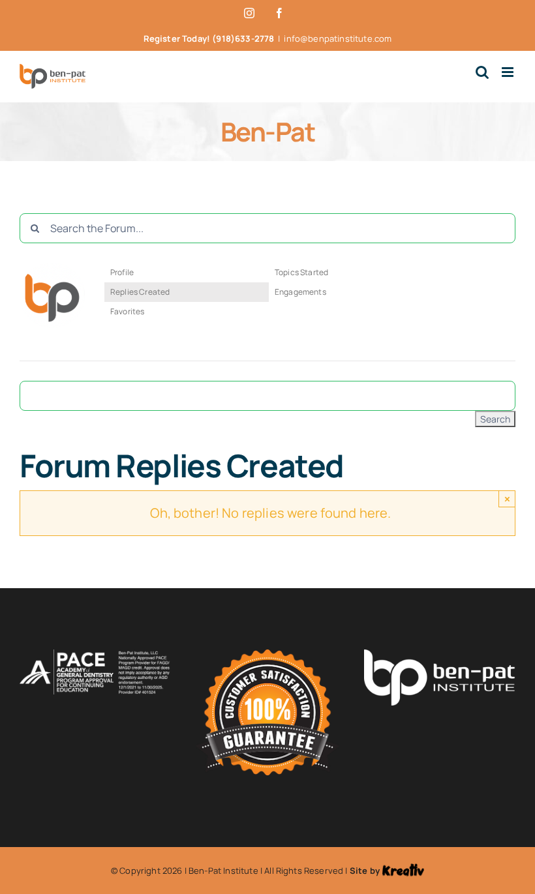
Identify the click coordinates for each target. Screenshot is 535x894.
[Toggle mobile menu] (508, 72)
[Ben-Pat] (52, 268)
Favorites (127, 311)
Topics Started (301, 272)
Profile (122, 272)
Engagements (300, 291)
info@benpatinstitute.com (337, 38)
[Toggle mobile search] (482, 72)
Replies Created (140, 291)
